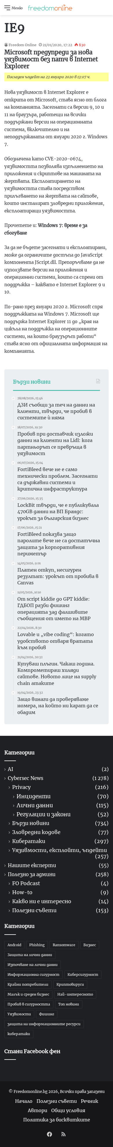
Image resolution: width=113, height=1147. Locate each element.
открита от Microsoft (30, 100)
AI (10, 769)
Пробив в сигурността (29, 1004)
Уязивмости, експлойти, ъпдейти (59, 850)
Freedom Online (23, 45)
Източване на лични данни (33, 964)
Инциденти (34, 796)
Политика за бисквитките (56, 1120)
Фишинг (46, 1014)
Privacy (21, 787)
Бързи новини (30, 823)
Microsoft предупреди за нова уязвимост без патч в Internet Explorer (51, 59)
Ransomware (64, 945)
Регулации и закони (44, 814)
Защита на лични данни (30, 955)
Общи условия (68, 1110)
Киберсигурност (83, 974)
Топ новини (68, 1004)
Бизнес (89, 945)
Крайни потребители (28, 984)
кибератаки (19, 1034)
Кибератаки (28, 841)
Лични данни (35, 805)
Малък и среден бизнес (28, 994)
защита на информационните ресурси (44, 1024)
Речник (89, 1101)
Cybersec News (25, 778)
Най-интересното (75, 994)
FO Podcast (26, 884)
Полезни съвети (34, 911)
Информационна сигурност (33, 974)
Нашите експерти (32, 866)
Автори (37, 1110)
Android (14, 945)
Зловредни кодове (36, 832)
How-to (22, 893)
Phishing (37, 945)
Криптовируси (70, 984)
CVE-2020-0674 (63, 159)
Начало (23, 1101)
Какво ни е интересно (41, 902)
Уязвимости (19, 1014)
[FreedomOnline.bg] (50, 7)
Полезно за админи (32, 875)
